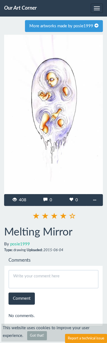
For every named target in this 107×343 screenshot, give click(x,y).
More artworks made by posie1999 (61, 26)
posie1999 (20, 244)
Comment (21, 298)
